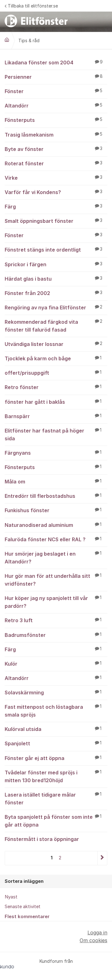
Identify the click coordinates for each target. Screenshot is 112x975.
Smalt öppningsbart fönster (53, 221)
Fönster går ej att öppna (53, 758)
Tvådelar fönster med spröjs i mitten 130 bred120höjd (53, 776)
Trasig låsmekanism (53, 135)
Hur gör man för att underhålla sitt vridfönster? (53, 580)
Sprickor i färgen (53, 264)
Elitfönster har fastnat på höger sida (53, 435)
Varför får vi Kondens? (53, 192)
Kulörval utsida (53, 729)
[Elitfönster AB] (6, 40)
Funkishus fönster (53, 510)
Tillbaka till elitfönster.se (33, 5)
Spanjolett (53, 743)
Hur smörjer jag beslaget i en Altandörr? (53, 558)
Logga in (97, 932)
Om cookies (93, 940)
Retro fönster (53, 387)
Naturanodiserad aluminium (53, 525)
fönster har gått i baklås (53, 402)
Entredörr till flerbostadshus (53, 496)
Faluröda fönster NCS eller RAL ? (53, 539)
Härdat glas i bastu (53, 279)
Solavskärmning (53, 692)
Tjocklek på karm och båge (53, 358)
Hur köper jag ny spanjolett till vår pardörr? (53, 602)
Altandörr (53, 105)
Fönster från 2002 (53, 293)
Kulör (53, 664)
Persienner (54, 77)
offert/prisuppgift (53, 373)
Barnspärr (53, 416)
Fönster (53, 91)
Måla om (53, 481)
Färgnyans (53, 453)
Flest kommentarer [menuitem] (27, 916)
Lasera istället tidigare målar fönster (53, 799)
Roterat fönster (53, 163)
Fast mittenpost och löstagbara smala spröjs (53, 711)
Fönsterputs (53, 120)
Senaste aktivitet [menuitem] (22, 906)
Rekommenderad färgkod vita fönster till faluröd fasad (53, 326)
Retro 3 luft (53, 620)
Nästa (102, 858)
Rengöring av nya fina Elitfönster (53, 307)
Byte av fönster (53, 149)
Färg (53, 206)
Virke (53, 178)
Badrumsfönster (53, 635)
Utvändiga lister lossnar (53, 344)
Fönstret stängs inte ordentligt (53, 250)
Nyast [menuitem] (11, 897)
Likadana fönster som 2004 (54, 62)
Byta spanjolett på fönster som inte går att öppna (53, 821)
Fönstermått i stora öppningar (42, 839)
